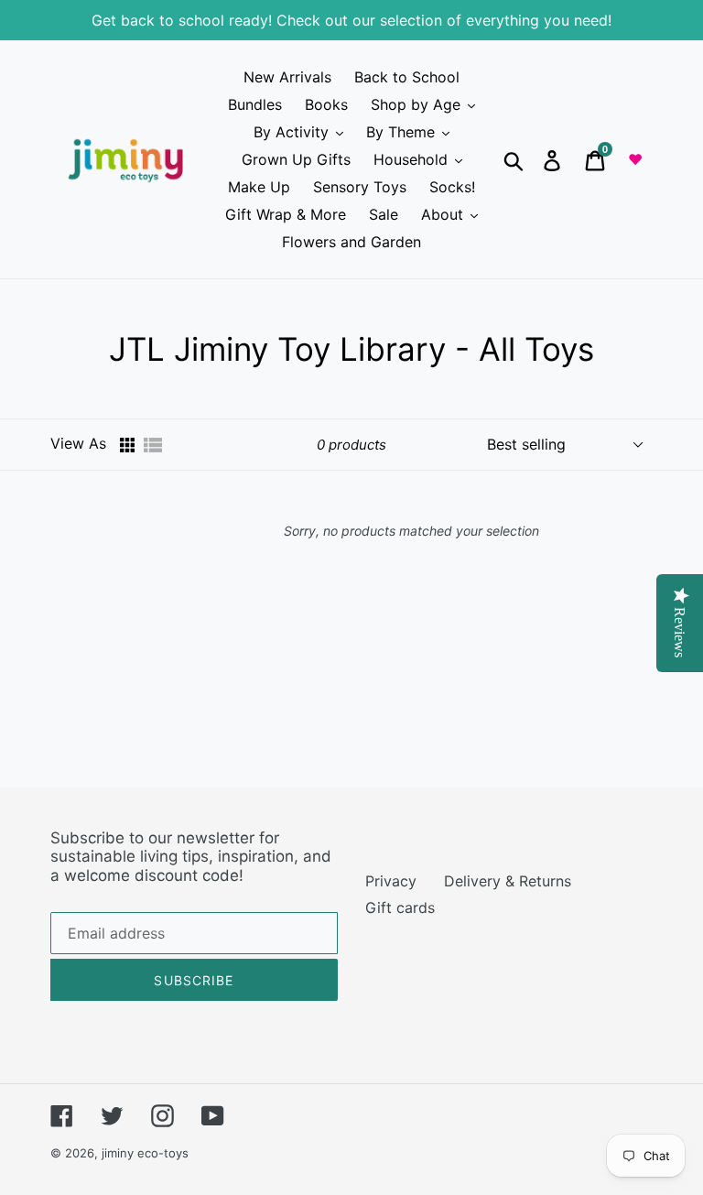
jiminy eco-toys (145, 1153)
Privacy (390, 881)
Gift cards (400, 907)
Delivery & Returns (507, 881)
